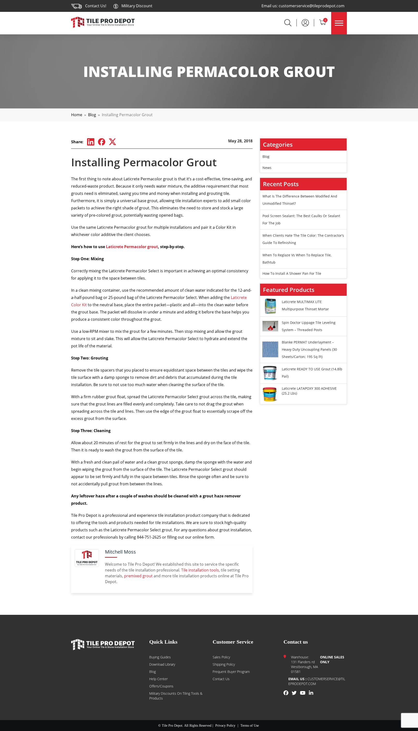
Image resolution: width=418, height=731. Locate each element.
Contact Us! (95, 5)
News (266, 167)
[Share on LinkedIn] (90, 142)
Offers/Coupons (161, 686)
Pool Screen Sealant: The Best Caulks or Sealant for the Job (301, 219)
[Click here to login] (305, 22)
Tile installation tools (200, 570)
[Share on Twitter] (112, 141)
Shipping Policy (224, 664)
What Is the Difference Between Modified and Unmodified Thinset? (299, 200)
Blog (92, 114)
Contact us (221, 679)
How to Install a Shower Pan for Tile (291, 273)
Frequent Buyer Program (231, 671)
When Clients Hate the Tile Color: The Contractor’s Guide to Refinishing (303, 239)
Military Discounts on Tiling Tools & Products (175, 696)
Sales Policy (221, 657)
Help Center (158, 679)
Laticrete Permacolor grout (132, 246)
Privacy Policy (225, 725)
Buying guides (160, 657)
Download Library (162, 664)
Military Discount (136, 5)
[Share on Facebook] (101, 142)
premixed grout (138, 576)
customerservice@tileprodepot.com (311, 5)
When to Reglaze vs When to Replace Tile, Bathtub (296, 259)
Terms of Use (249, 725)
